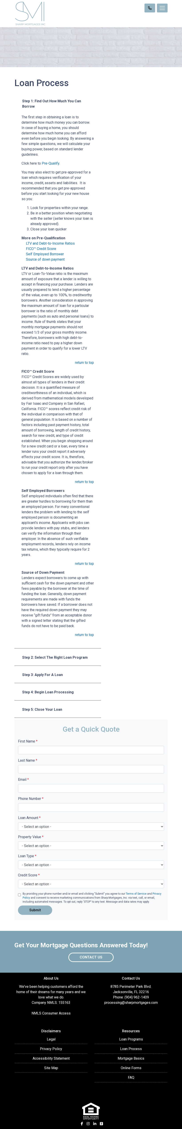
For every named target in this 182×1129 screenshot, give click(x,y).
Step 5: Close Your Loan (42, 709)
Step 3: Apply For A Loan (42, 675)
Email (23, 779)
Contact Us (91, 957)
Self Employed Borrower (45, 254)
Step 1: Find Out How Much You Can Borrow (51, 104)
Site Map (51, 1068)
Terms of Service (136, 893)
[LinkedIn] (94, 1123)
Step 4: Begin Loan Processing (48, 692)
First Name (28, 741)
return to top (84, 362)
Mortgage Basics (131, 1058)
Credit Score (29, 875)
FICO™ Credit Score (41, 249)
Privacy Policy (51, 1049)
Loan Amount (29, 818)
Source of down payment (45, 259)
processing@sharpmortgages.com (131, 1002)
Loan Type (27, 856)
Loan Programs (131, 1039)
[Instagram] (88, 1123)
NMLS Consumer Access (51, 1013)
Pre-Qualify (50, 163)
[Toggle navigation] (162, 8)
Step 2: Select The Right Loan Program (55, 657)
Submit (35, 910)
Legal (51, 1039)
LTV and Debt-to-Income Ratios (50, 243)
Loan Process (131, 1049)
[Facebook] (82, 1123)
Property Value (31, 837)
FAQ (131, 1077)
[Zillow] (101, 1123)
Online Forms (131, 1068)
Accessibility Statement (51, 1058)
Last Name (27, 760)
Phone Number (31, 799)
